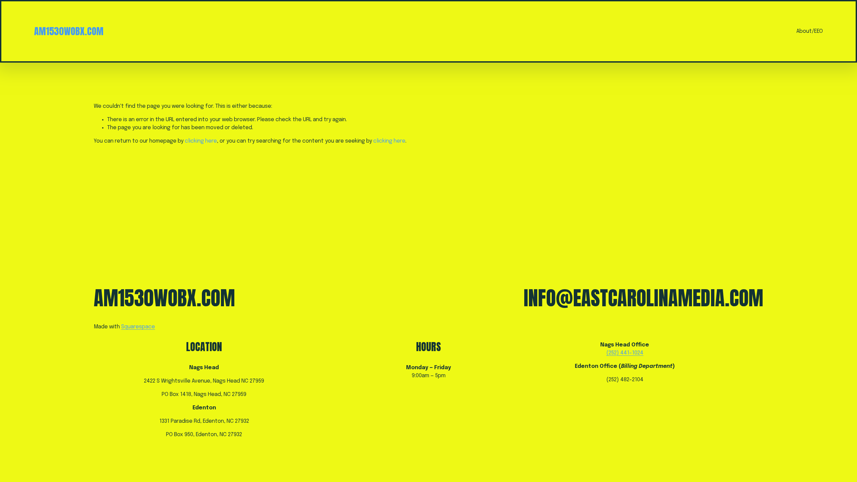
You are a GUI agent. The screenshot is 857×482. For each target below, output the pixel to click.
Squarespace (138, 327)
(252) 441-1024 (624, 353)
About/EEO (809, 31)
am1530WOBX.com (68, 31)
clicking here (201, 141)
